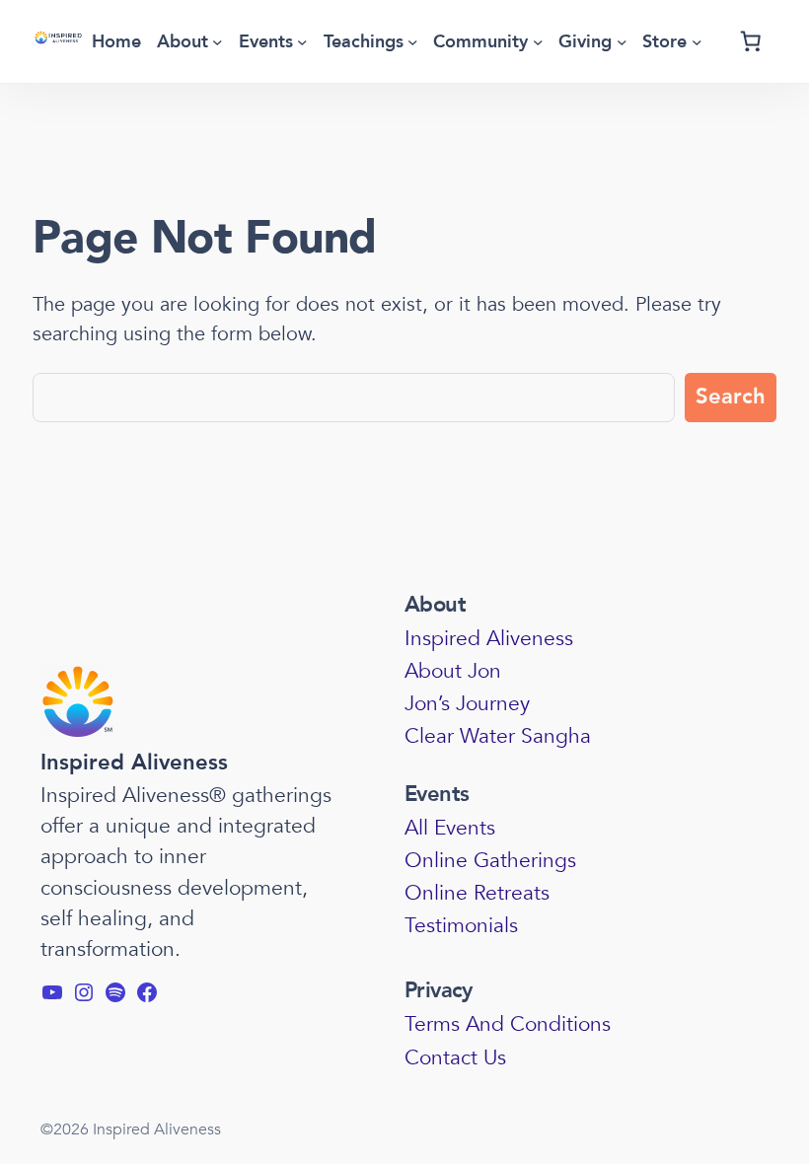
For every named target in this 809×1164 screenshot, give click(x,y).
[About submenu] (217, 41)
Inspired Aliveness (134, 762)
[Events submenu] (302, 41)
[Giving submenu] (622, 41)
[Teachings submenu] (412, 41)
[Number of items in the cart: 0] (750, 41)
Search (731, 396)
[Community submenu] (538, 41)
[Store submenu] (697, 41)
